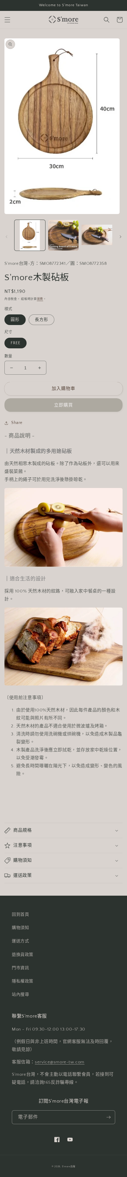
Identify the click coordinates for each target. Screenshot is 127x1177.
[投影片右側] (120, 236)
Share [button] (16, 422)
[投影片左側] (6, 236)
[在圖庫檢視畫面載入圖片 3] (97, 235)
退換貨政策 (22, 954)
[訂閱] (108, 1117)
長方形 (41, 319)
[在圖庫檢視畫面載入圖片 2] (63, 235)
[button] (7, 19)
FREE (15, 343)
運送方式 (20, 941)
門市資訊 (20, 968)
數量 (8, 356)
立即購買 (63, 405)
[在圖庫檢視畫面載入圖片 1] (29, 235)
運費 (40, 299)
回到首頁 (20, 914)
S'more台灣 (69, 1166)
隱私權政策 (22, 981)
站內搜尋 (20, 994)
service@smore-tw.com (59, 1062)
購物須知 (20, 927)
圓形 (15, 319)
